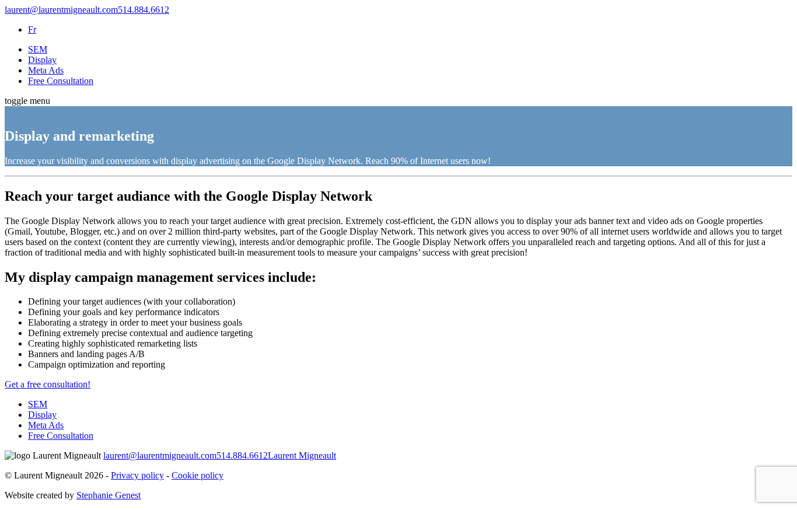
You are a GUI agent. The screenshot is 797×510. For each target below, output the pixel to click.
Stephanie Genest (108, 495)
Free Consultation (60, 81)
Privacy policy (137, 475)
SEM (37, 49)
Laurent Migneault (302, 455)
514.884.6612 (143, 10)
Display (42, 60)
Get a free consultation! (47, 384)
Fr (32, 29)
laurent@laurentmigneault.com (61, 10)
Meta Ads (46, 70)
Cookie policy (197, 475)
